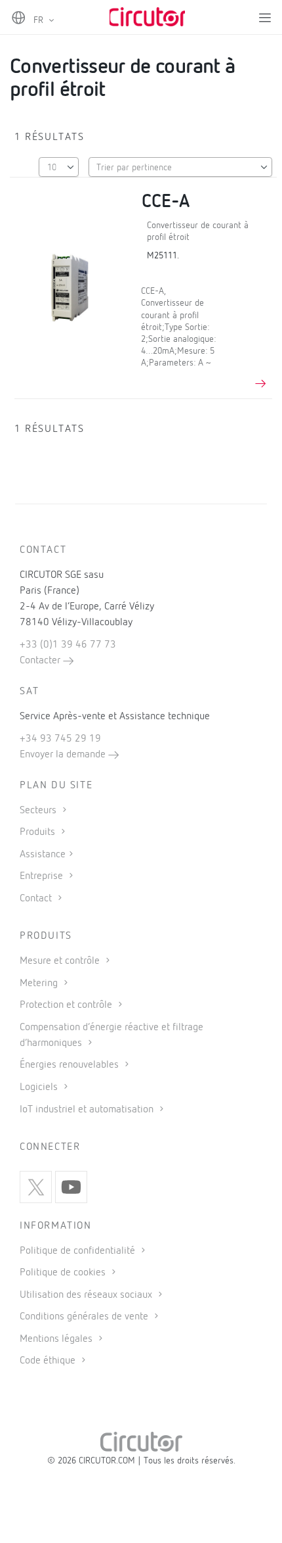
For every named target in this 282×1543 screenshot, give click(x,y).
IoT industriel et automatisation (88, 1109)
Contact (37, 898)
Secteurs (39, 810)
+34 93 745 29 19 (60, 739)
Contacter (41, 660)
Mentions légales (57, 1339)
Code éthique (49, 1361)
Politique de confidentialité (79, 1251)
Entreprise (43, 876)
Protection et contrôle (67, 1005)
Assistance (43, 854)
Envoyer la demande (64, 754)
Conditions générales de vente (85, 1317)
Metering (40, 983)
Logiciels (40, 1087)
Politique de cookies (64, 1273)
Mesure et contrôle (61, 961)
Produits (39, 832)
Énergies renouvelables (70, 1065)
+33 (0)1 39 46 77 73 (68, 645)
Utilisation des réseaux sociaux (87, 1295)
